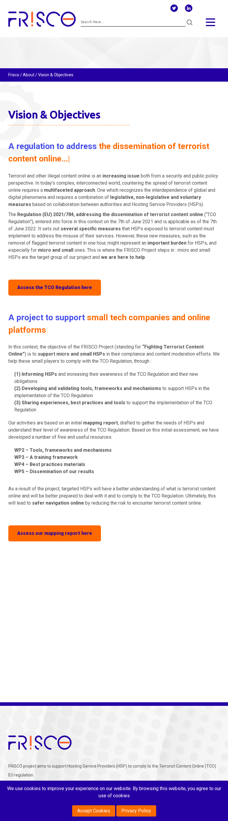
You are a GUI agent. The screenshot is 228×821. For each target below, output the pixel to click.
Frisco (13, 74)
